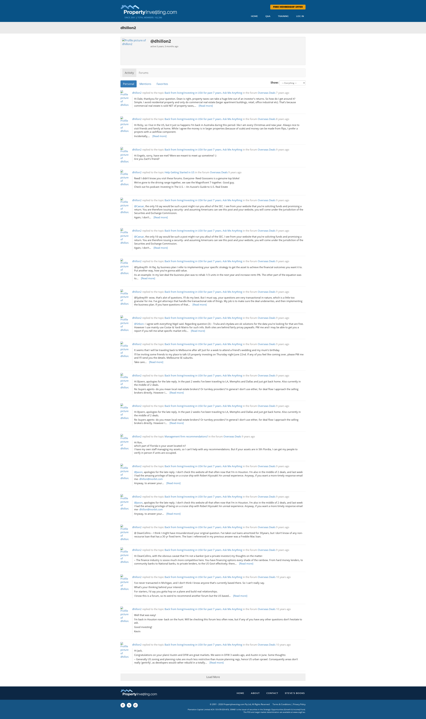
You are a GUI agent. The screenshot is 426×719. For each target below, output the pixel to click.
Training (283, 16)
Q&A (267, 16)
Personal (128, 84)
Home (254, 16)
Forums (143, 73)
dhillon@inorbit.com (151, 479)
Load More (213, 677)
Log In (300, 16)
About (255, 693)
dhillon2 (137, 92)
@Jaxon (138, 472)
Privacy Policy (299, 704)
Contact (272, 693)
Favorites (162, 84)
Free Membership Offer (288, 7)
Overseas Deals (266, 92)
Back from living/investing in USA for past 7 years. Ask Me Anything (203, 92)
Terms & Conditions (282, 704)
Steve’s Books (295, 693)
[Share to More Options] (135, 705)
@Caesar (139, 206)
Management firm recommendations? (186, 436)
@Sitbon (139, 323)
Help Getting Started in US (179, 172)
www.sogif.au (299, 712)
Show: (275, 82)
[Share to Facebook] (122, 705)
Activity (129, 73)
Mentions (145, 84)
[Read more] (206, 105)
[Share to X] (129, 705)
